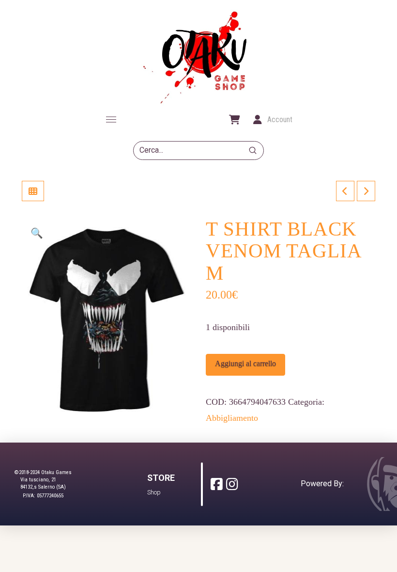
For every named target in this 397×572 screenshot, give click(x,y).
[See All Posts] (33, 191)
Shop (154, 492)
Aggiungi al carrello (245, 363)
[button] (110, 119)
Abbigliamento (232, 418)
